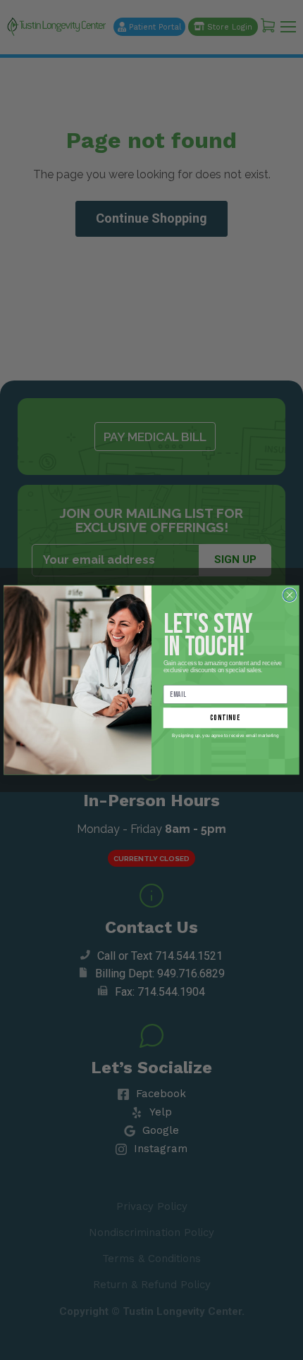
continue (225, 717)
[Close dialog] (290, 595)
